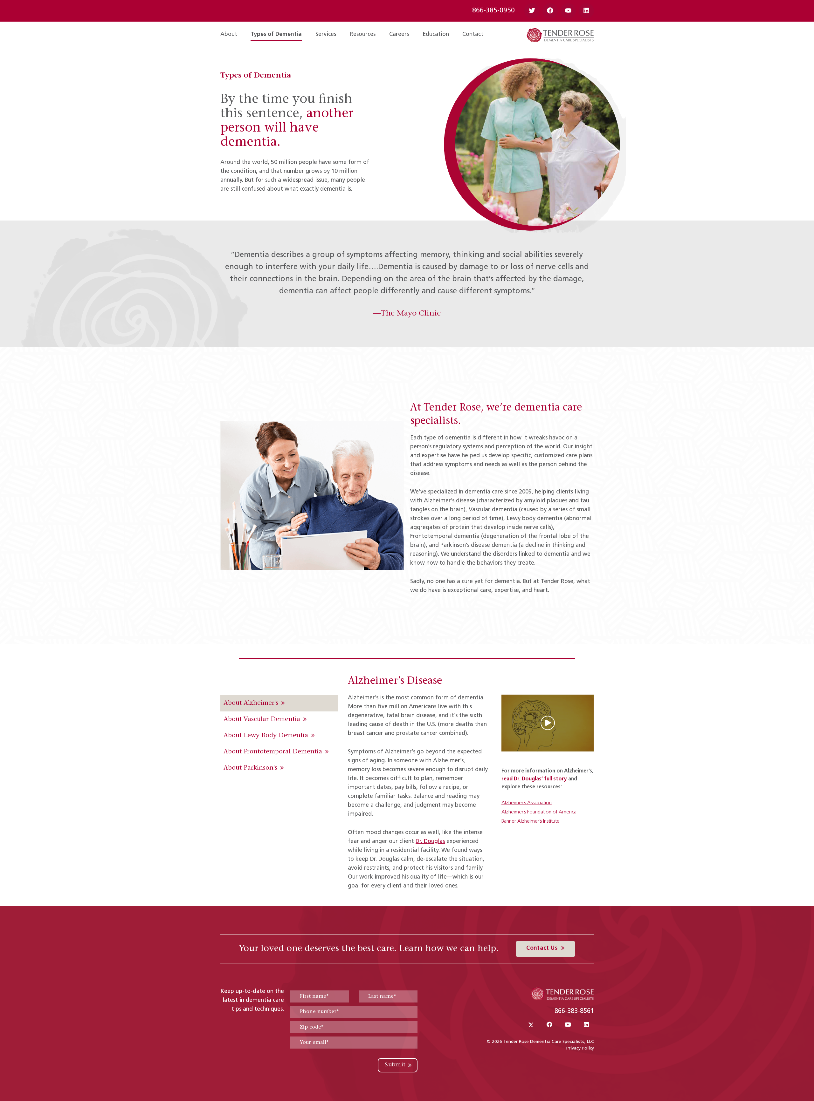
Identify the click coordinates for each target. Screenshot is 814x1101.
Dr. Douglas (430, 842)
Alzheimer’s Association (526, 802)
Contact (472, 34)
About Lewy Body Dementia (266, 735)
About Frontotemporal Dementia (273, 752)
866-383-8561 (574, 1011)
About (228, 34)
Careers (399, 34)
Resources (363, 34)
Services (325, 34)
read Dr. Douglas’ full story (534, 779)
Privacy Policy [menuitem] (580, 1048)
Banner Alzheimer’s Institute (530, 821)
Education (436, 34)
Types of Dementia (276, 34)
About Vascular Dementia (262, 719)
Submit (395, 1065)
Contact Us (542, 948)
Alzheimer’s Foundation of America (538, 812)
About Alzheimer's (251, 703)
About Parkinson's (250, 768)
